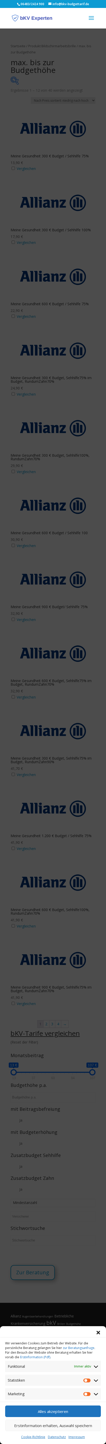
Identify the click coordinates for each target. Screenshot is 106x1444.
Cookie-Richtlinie (33, 1437)
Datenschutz (57, 1437)
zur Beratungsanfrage (78, 1348)
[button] (98, 1332)
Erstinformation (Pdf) (35, 1357)
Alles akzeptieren (53, 1411)
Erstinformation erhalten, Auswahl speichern (53, 1425)
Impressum (76, 1437)
